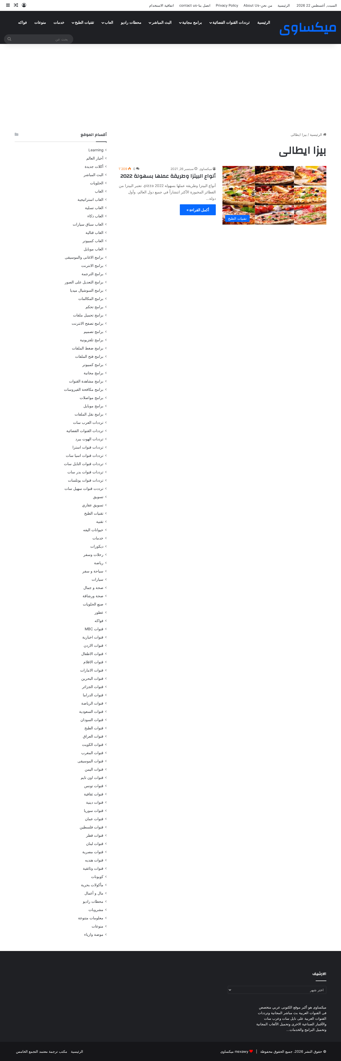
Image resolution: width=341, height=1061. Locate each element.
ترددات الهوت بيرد (89, 439)
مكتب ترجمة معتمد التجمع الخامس (41, 1051)
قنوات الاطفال (92, 654)
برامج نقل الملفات (89, 414)
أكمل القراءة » (197, 210)
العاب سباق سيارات (88, 224)
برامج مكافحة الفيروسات (83, 389)
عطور (99, 612)
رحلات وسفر (93, 554)
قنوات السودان (91, 720)
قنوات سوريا (93, 810)
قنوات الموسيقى (90, 761)
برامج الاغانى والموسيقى (84, 257)
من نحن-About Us (257, 5)
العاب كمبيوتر (93, 241)
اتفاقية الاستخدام (161, 5)
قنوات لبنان (94, 844)
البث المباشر (162, 23)
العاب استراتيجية (90, 199)
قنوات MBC (94, 629)
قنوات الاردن (93, 645)
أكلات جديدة (94, 166)
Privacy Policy (227, 5)
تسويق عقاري (92, 505)
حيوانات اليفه (93, 530)
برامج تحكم (94, 307)
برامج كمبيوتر (92, 365)
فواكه (22, 23)
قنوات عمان (94, 819)
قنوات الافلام (93, 662)
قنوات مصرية (92, 852)
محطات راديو (131, 23)
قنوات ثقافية (93, 794)
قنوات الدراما (93, 695)
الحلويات (96, 183)
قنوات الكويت (92, 744)
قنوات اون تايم (92, 777)
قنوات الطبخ (93, 728)
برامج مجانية (192, 23)
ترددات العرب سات (88, 422)
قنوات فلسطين (91, 827)
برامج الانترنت (92, 265)
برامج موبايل (93, 406)
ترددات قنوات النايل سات (83, 464)
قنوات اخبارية (92, 637)
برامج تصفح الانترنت (87, 323)
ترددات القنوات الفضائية (231, 23)
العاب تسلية (94, 208)
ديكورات (96, 546)
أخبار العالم (94, 158)
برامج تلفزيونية (91, 340)
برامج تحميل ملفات (88, 315)
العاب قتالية (94, 232)
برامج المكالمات (90, 298)
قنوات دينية (94, 802)
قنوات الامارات (91, 670)
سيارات (97, 579)
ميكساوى (205, 169)
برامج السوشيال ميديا (86, 290)
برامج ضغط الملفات (87, 348)
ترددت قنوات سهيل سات (83, 488)
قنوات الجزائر (92, 687)
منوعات (40, 23)
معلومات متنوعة (90, 918)
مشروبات (95, 910)
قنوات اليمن (94, 769)
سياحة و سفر (92, 571)
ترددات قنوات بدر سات (85, 472)
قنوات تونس (93, 786)
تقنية (99, 521)
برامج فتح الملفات (89, 356)
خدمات (59, 23)
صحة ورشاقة (93, 596)
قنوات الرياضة (92, 703)
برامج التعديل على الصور (84, 282)
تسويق (98, 497)
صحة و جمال (93, 588)
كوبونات (97, 877)
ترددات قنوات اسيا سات (84, 455)
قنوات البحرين (92, 678)
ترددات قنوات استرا (87, 447)
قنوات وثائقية (93, 868)
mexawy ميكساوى (234, 1051)
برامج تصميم (93, 332)
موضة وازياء (93, 934)
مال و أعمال (93, 893)
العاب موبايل (93, 249)
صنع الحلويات (93, 604)
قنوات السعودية (91, 711)
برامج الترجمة (92, 274)
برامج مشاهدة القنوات (86, 381)
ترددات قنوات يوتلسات (85, 480)
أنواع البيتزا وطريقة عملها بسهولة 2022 (168, 176)
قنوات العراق (93, 736)
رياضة (98, 563)
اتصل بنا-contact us (194, 5)
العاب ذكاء (95, 216)
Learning (95, 150)
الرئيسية (284, 5)
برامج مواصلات (91, 398)
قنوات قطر (94, 835)
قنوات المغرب (92, 753)
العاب (109, 23)
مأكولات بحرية (92, 885)
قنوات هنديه (94, 860)
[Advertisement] (170, 86)
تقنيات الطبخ (84, 23)
